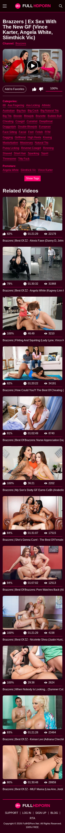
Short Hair (20, 153)
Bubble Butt (55, 116)
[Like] (34, 89)
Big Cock (33, 110)
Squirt (44, 153)
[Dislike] (41, 89)
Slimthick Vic (28, 170)
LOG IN (26, 812)
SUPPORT (11, 812)
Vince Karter (45, 170)
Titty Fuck (24, 158)
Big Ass (21, 110)
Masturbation (10, 142)
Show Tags (32, 178)
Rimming (48, 148)
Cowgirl (20, 121)
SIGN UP (40, 812)
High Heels (34, 137)
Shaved (7, 153)
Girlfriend (20, 137)
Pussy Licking (11, 148)
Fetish (39, 132)
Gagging (8, 137)
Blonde (18, 116)
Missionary (26, 142)
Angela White (11, 170)
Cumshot (32, 121)
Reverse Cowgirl (31, 148)
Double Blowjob (27, 126)
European (45, 126)
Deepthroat (45, 121)
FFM (47, 132)
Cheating (8, 121)
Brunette (41, 116)
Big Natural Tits (49, 110)
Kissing (47, 137)
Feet (31, 132)
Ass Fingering (16, 105)
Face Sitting (10, 132)
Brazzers (21, 43)
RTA (32, 818)
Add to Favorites (14, 89)
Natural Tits (41, 142)
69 (4, 105)
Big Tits (7, 116)
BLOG (54, 812)
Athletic (46, 105)
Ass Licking (33, 105)
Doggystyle (9, 126)
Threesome (9, 158)
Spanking (33, 153)
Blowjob (29, 116)
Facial (22, 132)
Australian (9, 110)
